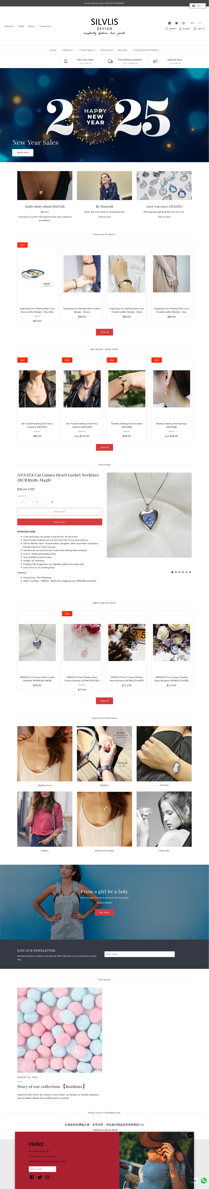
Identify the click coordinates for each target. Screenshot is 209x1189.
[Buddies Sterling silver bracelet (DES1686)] (127, 389)
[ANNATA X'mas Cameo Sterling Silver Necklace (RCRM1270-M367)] (127, 642)
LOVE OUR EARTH (168, 142)
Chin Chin (164, 850)
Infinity (45, 850)
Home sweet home (104, 850)
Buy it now (59, 522)
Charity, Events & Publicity (146, 50)
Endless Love (45, 785)
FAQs (21, 26)
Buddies (104, 785)
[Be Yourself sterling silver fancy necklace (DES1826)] (82, 389)
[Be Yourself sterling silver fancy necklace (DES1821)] (37, 389)
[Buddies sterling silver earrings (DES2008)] (171, 389)
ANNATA (164, 785)
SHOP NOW (150, 152)
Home (53, 50)
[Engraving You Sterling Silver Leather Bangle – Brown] (82, 274)
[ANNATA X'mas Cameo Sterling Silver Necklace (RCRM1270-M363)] (171, 642)
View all (104, 332)
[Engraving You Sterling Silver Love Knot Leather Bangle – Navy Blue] (37, 274)
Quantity (22, 496)
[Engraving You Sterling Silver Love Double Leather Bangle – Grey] (171, 274)
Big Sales (122, 50)
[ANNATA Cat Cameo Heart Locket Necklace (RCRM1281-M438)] (37, 642)
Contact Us (45, 26)
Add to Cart (60, 511)
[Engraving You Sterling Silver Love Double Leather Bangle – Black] (127, 274)
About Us (9, 26)
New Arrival (107, 50)
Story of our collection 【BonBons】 (52, 1086)
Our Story (104, 912)
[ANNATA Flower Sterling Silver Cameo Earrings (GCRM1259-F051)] (82, 642)
